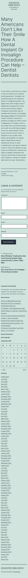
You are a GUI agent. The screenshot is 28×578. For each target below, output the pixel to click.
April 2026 (4, 386)
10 (17, 353)
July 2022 (4, 497)
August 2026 (5, 377)
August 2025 (5, 406)
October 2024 (5, 431)
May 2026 (4, 384)
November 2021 (6, 517)
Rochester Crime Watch (12, 568)
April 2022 (4, 505)
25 (21, 362)
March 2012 (4, 559)
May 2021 (4, 532)
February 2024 (5, 451)
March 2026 (4, 389)
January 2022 (5, 512)
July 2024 (4, 438)
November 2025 (6, 399)
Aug (4, 369)
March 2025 (4, 418)
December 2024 (6, 426)
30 (14, 366)
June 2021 (4, 530)
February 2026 (5, 391)
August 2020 (5, 554)
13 (3, 357)
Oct (24, 369)
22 (10, 362)
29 (10, 366)
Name (3, 213)
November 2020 (6, 547)
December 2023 (6, 456)
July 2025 (4, 409)
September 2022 (6, 493)
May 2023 (4, 473)
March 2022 (4, 507)
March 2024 (5, 448)
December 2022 (6, 485)
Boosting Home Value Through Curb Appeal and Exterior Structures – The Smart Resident (12, 323)
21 (6, 362)
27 (3, 366)
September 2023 (6, 463)
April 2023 (4, 475)
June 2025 (4, 411)
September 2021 (6, 522)
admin (4, 173)
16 (14, 357)
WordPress (17, 572)
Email (3, 222)
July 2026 (4, 379)
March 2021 (4, 537)
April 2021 (4, 534)
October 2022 (5, 490)
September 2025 (6, 404)
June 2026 (4, 381)
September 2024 (6, 433)
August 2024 (5, 436)
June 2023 (4, 470)
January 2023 (5, 483)
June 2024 (4, 441)
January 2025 (5, 423)
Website (3, 231)
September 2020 (6, 552)
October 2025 (5, 401)
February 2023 (5, 480)
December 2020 (6, 544)
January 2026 (5, 394)
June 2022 (4, 500)
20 (3, 362)
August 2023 (5, 465)
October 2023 (5, 460)
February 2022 (5, 510)
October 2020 (5, 549)
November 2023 (6, 458)
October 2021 (5, 520)
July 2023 (4, 468)
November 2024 (6, 428)
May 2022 (4, 502)
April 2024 (4, 446)
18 (21, 357)
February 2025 (5, 421)
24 (17, 362)
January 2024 (5, 453)
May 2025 (4, 414)
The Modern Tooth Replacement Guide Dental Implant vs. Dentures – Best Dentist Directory (14, 311)
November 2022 (6, 488)
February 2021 (5, 539)
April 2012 (4, 557)
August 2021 (5, 525)
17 (17, 357)
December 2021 (6, 515)
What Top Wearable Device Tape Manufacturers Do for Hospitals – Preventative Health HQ (11, 303)
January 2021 (5, 542)
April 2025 (4, 416)
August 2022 (5, 495)
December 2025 (6, 396)
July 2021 (4, 527)
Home (11, 175)
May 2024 (4, 443)
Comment (4, 195)
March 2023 (4, 478)
